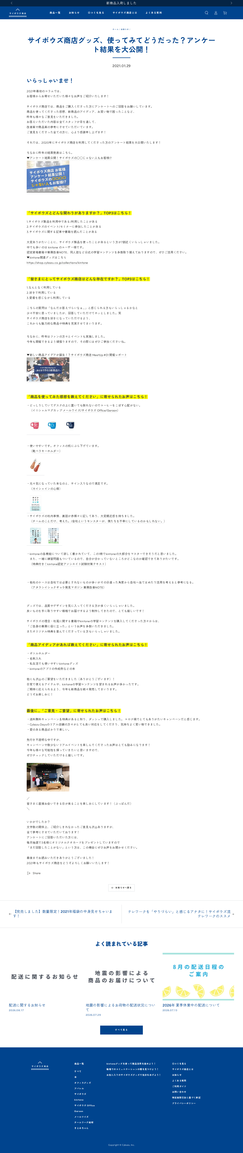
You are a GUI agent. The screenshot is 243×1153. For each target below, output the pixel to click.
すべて (77, 1071)
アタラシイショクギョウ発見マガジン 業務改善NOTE (68, 587)
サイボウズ (80, 1094)
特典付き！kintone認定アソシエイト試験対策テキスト (69, 564)
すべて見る (121, 1029)
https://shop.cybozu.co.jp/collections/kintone (57, 262)
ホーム (116, 29)
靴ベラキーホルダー (46, 451)
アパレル (79, 1088)
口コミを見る (179, 1063)
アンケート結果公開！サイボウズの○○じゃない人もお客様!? (71, 158)
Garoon (112, 410)
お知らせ (125, 29)
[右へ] (231, 3)
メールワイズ (72, 410)
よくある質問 (179, 1080)
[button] (206, 13)
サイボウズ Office (94, 410)
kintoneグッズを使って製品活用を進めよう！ (131, 1063)
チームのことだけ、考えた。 (52, 521)
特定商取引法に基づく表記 (186, 1097)
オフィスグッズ (82, 1082)
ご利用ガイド (179, 1086)
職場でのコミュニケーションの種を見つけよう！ (133, 1069)
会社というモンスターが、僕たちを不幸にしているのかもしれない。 (118, 521)
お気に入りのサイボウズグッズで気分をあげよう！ (134, 1075)
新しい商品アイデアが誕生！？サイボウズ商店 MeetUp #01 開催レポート (78, 355)
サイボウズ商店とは (183, 1069)
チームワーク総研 (83, 1122)
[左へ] (12, 3)
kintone (78, 1099)
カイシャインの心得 (46, 488)
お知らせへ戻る (123, 887)
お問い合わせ (179, 1092)
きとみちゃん (81, 1128)
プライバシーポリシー (184, 1103)
